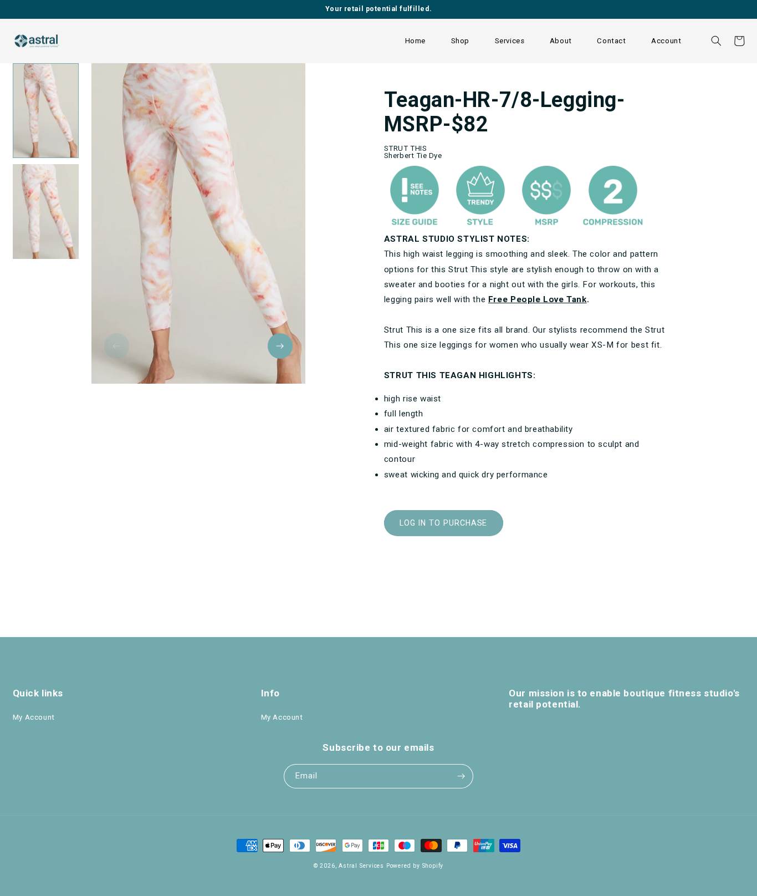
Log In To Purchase (443, 522)
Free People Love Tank (537, 299)
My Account (34, 717)
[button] (460, 41)
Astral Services (361, 865)
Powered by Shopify (414, 865)
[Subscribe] (461, 776)
